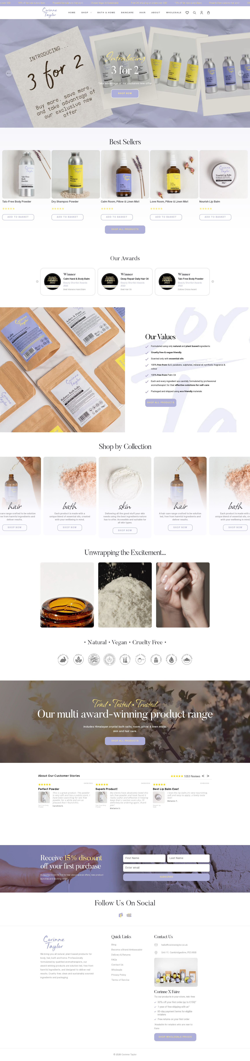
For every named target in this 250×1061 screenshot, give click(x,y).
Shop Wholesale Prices (175, 1037)
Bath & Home (106, 12)
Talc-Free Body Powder (43, 806)
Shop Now (125, 94)
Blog (113, 945)
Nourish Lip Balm (157, 806)
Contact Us (117, 965)
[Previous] (9, 73)
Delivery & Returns (120, 955)
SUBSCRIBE (166, 877)
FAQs (114, 960)
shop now (15, 528)
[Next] (241, 73)
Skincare (127, 12)
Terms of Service (120, 980)
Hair (143, 12)
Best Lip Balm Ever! (166, 789)
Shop (85, 12)
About (155, 12)
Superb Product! (106, 789)
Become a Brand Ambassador (126, 950)
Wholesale (174, 12)
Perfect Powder (48, 789)
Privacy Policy (118, 975)
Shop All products (125, 229)
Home (72, 12)
